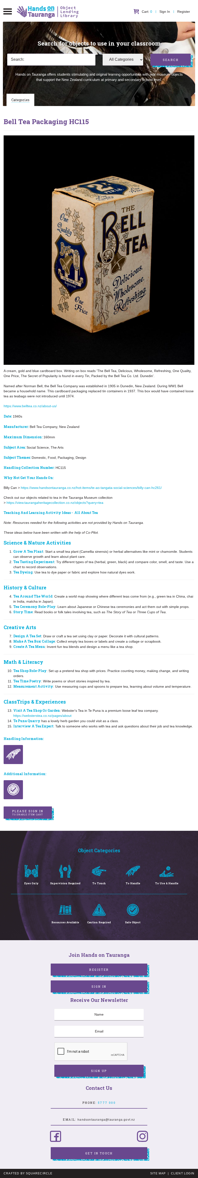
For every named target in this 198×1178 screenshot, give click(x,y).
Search (170, 60)
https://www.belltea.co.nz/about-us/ (30, 406)
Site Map (158, 1173)
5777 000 (107, 1103)
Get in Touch (99, 1153)
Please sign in (27, 812)
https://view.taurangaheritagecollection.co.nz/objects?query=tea (55, 503)
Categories (20, 100)
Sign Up (99, 1071)
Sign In (164, 11)
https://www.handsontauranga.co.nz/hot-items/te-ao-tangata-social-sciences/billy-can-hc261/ (91, 488)
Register (183, 11)
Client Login (182, 1173)
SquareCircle (39, 1173)
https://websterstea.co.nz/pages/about (42, 716)
